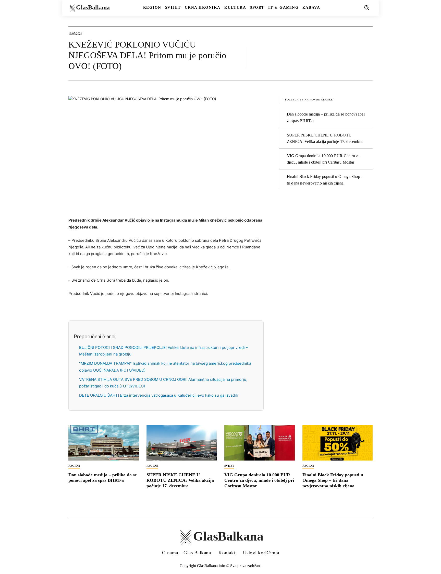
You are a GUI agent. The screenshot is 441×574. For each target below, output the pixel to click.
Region (74, 465)
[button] (366, 7)
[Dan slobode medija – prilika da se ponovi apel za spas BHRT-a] (103, 443)
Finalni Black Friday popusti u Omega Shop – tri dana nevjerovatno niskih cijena (332, 480)
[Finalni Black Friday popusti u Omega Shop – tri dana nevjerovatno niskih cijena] (337, 443)
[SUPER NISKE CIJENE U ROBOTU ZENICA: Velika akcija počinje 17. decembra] (181, 443)
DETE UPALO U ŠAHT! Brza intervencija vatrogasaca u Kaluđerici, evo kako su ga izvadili (158, 395)
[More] (367, 57)
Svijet (229, 465)
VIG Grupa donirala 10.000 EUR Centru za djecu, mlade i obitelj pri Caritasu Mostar (259, 480)
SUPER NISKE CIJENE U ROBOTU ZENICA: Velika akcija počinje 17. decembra (180, 480)
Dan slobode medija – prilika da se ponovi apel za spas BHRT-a (102, 477)
